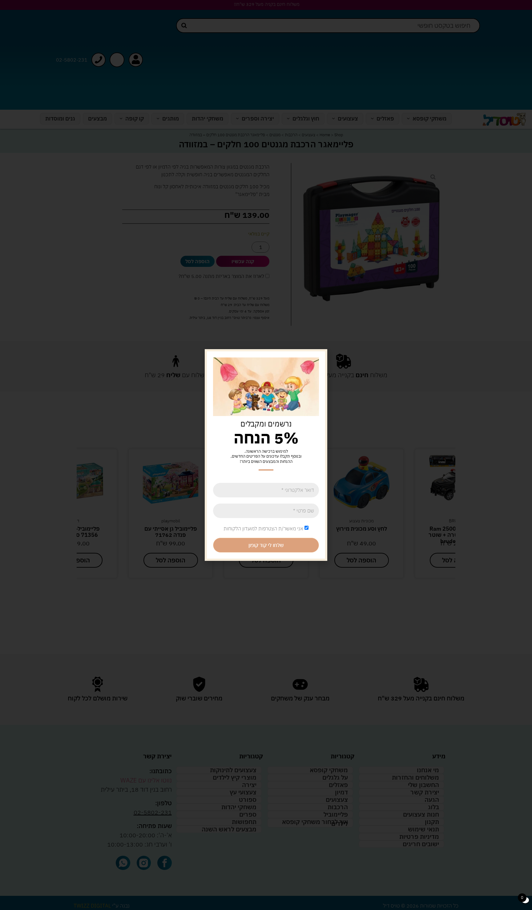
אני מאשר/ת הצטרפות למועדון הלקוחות (263, 528)
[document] (266, 455)
